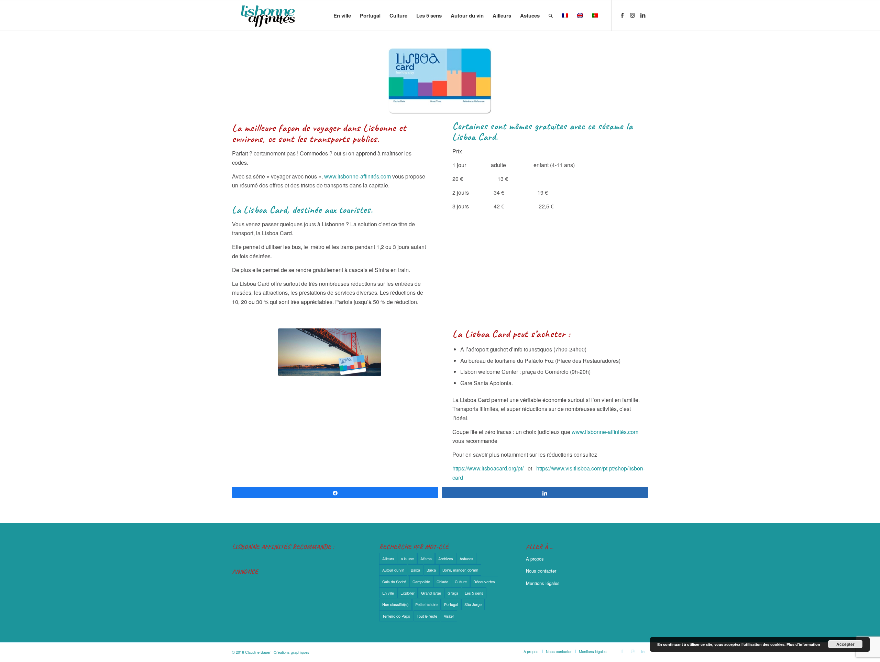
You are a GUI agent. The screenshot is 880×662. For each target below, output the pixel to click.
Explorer (407, 593)
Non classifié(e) (395, 604)
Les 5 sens (474, 593)
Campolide (421, 581)
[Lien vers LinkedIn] (643, 15)
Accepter (845, 644)
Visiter (449, 616)
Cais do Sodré (394, 581)
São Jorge (473, 604)
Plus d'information (803, 644)
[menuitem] (342, 15)
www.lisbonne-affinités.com (357, 176)
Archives (445, 558)
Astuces (466, 558)
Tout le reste (427, 616)
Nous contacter (541, 570)
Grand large (431, 593)
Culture (461, 581)
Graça (453, 593)
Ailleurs (388, 558)
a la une (407, 558)
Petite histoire (426, 604)
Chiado (442, 581)
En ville (388, 593)
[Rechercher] (550, 15)
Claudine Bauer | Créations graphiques (277, 652)
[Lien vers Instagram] (632, 15)
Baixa (415, 570)
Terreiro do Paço (396, 616)
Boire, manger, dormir (460, 570)
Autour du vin (393, 570)
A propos (535, 558)
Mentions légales (543, 583)
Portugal (451, 604)
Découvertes (484, 581)
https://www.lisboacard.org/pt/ (488, 468)
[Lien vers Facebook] (622, 15)
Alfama (426, 558)
